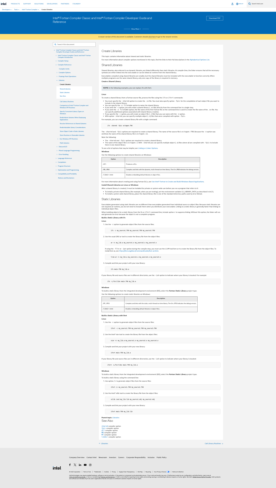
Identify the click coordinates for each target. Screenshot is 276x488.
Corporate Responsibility (136, 457)
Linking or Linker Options (148, 148)
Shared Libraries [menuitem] (65, 89)
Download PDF (214, 18)
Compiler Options (65, 72)
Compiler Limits (64, 69)
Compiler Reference (64, 65)
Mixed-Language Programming (69, 150)
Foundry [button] (77, 4)
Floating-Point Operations (67, 76)
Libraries (61, 80)
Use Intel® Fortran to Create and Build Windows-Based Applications (178, 182)
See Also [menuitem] (63, 96)
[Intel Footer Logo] (57, 468)
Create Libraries (65, 84)
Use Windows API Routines (69, 139)
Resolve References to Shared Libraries (73, 124)
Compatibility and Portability (67, 174)
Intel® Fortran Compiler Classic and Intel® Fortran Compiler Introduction (74, 56)
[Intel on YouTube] (85, 465)
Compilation (62, 162)
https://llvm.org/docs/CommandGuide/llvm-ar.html (138, 251)
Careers (121, 457)
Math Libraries (64, 143)
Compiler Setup (63, 61)
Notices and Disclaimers (66, 178)
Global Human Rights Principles (202, 477)
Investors (112, 457)
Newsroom (103, 457)
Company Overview (76, 457)
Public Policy (161, 457)
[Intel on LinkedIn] (80, 465)
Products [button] (15, 4)
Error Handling (63, 154)
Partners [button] (65, 4)
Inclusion (151, 457)
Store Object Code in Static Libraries (72, 131)
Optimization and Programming (68, 170)
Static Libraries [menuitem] (65, 92)
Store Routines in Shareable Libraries (72, 135)
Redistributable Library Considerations (73, 127)
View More (135, 29)
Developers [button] (52, 4)
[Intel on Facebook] (70, 465)
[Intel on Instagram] (90, 465)
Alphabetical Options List (199, 60)
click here (152, 37)
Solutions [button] (39, 4)
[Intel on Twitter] (75, 465)
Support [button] (27, 4)
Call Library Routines (67, 101)
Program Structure (64, 166)
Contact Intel (91, 457)
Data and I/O (63, 147)
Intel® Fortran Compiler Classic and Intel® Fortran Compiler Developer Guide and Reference (72, 51)
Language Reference (65, 158)
